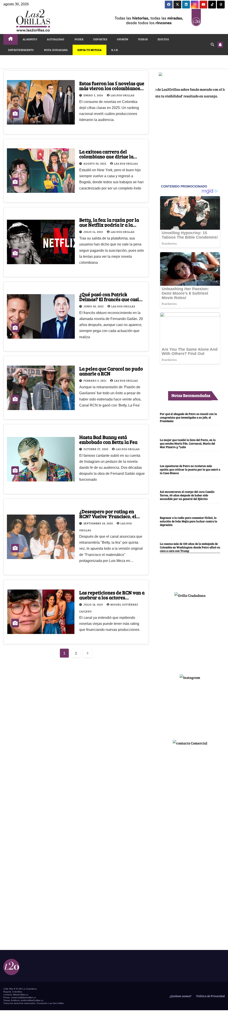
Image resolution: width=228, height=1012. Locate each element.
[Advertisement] (190, 634)
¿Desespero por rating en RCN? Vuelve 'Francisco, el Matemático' (107, 516)
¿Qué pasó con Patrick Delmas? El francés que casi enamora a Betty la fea (109, 299)
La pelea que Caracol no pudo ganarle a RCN (111, 371)
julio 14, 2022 (93, 231)
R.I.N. (114, 50)
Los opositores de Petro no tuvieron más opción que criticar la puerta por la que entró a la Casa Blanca (190, 469)
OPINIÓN (122, 39)
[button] (212, 44)
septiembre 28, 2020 (98, 523)
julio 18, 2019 (93, 604)
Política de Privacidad (210, 996)
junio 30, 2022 (93, 306)
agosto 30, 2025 (95, 163)
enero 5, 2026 (93, 95)
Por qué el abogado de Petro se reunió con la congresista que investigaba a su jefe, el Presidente (188, 417)
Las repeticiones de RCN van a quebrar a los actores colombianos (112, 597)
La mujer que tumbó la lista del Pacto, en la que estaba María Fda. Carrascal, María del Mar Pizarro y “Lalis (188, 443)
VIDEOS (143, 39)
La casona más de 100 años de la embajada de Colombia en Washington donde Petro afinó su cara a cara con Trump (190, 547)
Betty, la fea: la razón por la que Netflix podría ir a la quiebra (109, 224)
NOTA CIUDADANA (56, 50)
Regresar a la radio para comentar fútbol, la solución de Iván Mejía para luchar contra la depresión (188, 521)
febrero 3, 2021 (95, 380)
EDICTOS (163, 39)
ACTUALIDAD (55, 39)
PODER (78, 39)
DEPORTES (100, 39)
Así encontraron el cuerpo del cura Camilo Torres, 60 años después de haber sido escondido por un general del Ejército (187, 495)
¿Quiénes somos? (180, 996)
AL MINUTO (30, 39)
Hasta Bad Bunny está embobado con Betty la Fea (108, 439)
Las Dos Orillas (122, 95)
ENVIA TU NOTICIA (89, 50)
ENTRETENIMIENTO (21, 50)
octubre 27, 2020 (96, 449)
